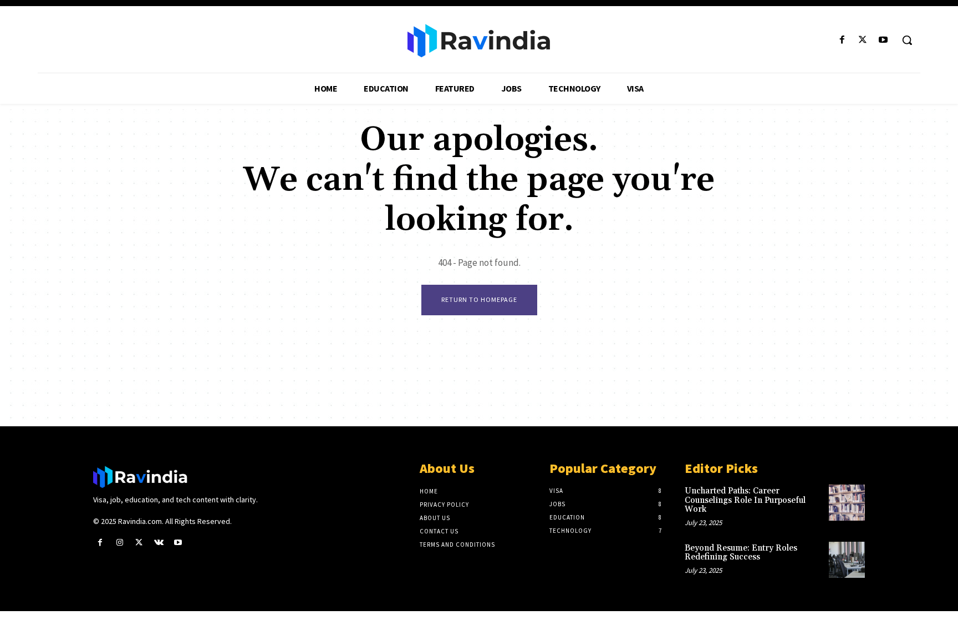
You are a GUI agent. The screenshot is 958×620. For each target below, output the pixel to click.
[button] (907, 40)
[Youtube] (883, 40)
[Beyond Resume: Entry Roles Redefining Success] (847, 560)
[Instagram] (119, 543)
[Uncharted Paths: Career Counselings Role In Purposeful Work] (847, 503)
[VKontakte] (159, 543)
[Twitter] (862, 40)
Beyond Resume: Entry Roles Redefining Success (741, 553)
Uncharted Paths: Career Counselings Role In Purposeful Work (745, 500)
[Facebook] (841, 40)
